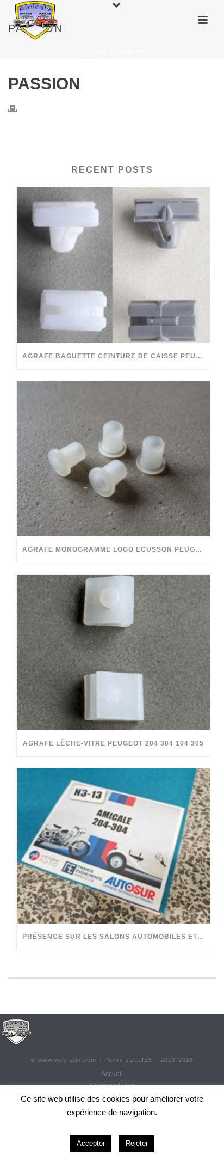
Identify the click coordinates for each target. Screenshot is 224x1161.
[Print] (18, 108)
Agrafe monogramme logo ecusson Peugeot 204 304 (116, 549)
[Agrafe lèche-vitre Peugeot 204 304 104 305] (113, 652)
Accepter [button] (91, 1143)
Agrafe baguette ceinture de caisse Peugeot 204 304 (116, 356)
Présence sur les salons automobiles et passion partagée (116, 936)
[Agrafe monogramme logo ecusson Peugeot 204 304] (113, 458)
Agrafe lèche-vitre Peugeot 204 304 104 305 (113, 743)
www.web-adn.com (67, 1059)
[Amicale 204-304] (16, 1031)
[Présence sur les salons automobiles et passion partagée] (113, 846)
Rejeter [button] (137, 1143)
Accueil (94, 51)
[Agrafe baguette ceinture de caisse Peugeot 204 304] (113, 265)
